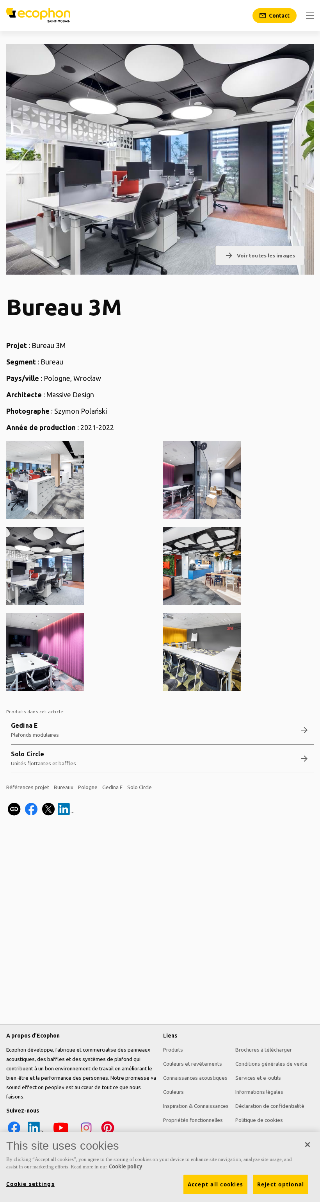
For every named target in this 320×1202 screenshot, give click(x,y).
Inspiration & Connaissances (196, 1106)
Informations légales (259, 1092)
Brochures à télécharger (263, 1050)
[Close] (307, 1144)
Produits (173, 1050)
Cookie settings (30, 1184)
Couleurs (173, 1092)
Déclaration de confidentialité (269, 1106)
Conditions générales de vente (271, 1064)
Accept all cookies (216, 1184)
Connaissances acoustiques (195, 1078)
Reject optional (280, 1184)
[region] (160, 1167)
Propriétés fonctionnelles (193, 1120)
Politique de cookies (259, 1120)
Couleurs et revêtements (192, 1064)
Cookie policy (125, 1166)
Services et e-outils (258, 1078)
